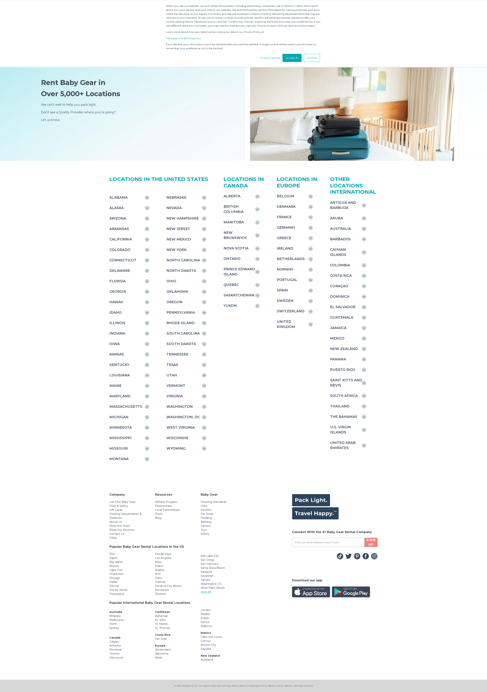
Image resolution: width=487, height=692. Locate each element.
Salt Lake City (210, 556)
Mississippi (120, 438)
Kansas (116, 354)
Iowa (114, 344)
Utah (171, 375)
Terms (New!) (285, 686)
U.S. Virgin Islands (340, 429)
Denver (114, 586)
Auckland (207, 659)
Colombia (340, 265)
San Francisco (210, 564)
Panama (338, 359)
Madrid (205, 614)
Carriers (206, 526)
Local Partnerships (167, 510)
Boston (114, 566)
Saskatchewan (239, 295)
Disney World (118, 590)
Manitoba (234, 222)
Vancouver (116, 657)
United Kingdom (286, 324)
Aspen (113, 558)
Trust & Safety (118, 506)
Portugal (287, 280)
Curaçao (339, 286)
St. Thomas (162, 628)
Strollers (206, 510)
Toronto (114, 653)
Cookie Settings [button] (270, 57)
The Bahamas (343, 417)
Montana (119, 459)
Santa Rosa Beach (213, 568)
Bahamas (161, 616)
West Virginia (180, 427)
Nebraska (176, 197)
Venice (205, 622)
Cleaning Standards (213, 502)
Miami (159, 566)
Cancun (206, 641)
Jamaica (338, 328)
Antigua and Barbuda (343, 205)
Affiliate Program (166, 502)
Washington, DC (183, 417)
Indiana (117, 333)
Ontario (232, 259)
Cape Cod (115, 570)
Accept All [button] (292, 57)
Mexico (337, 338)
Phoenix (160, 594)
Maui (158, 562)
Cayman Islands (338, 252)
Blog (158, 518)
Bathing (206, 522)
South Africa (344, 396)
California (120, 239)
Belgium (285, 196)
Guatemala (341, 317)
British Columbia (234, 209)
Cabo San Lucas (211, 637)
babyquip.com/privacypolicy (183, 38)
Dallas (113, 582)
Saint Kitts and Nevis (346, 382)
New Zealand (344, 349)
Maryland (120, 396)
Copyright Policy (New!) (262, 686)
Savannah (207, 576)
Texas (172, 365)
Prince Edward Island (239, 271)
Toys (204, 530)
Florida (117, 281)
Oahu (158, 578)
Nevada (174, 208)
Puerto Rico (342, 370)
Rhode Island (180, 323)
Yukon (230, 306)
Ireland (285, 248)
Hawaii (116, 302)
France (284, 217)
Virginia (174, 396)
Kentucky (119, 365)
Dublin (205, 618)
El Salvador (342, 307)
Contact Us (116, 534)
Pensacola (162, 590)
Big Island (116, 562)
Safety (205, 534)
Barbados (340, 239)
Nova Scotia (236, 248)
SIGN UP (371, 542)
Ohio (171, 281)
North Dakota (181, 271)
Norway (285, 269)
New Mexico (178, 239)
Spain (282, 290)
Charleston (116, 574)
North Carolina (183, 260)
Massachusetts (125, 407)
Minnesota (120, 427)
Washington (179, 407)
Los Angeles (163, 558)
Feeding (206, 518)
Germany (286, 227)
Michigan (118, 417)
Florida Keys (163, 554)
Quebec (231, 285)
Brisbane (115, 616)
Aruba (336, 218)
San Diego (208, 560)
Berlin (159, 657)
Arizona (117, 218)
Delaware (119, 271)
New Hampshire (182, 218)
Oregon (174, 302)
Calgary (114, 641)
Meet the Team (119, 526)
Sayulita (206, 649)
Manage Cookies (303, 686)
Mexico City (208, 645)
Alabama (118, 197)
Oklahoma (177, 292)
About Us (115, 522)
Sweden (285, 301)
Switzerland (290, 311)
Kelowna (115, 645)
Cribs (204, 506)
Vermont (175, 386)
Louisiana (119, 375)
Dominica (339, 296)
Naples (159, 570)
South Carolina (183, 333)
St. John (160, 620)
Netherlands (291, 259)
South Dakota (181, 344)
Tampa (205, 580)
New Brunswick (235, 235)
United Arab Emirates (343, 445)
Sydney (114, 628)
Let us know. (50, 120)
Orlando (160, 582)
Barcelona (161, 653)
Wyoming (175, 448)
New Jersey (178, 229)
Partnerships (163, 506)
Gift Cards (115, 510)
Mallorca (206, 626)
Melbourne (116, 620)
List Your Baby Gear (122, 502)
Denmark (286, 207)
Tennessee (177, 354)
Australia (340, 229)
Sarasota (206, 572)
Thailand (339, 406)
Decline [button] (312, 57)
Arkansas (119, 229)
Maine (115, 386)
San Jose (161, 638)
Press (158, 514)
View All (206, 592)
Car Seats (207, 514)
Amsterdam (163, 649)
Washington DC (211, 584)
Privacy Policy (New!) (235, 686)
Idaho (115, 312)
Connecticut (122, 260)
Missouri (118, 448)
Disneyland (116, 594)
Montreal (115, 649)
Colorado (119, 250)
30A (112, 554)
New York (176, 250)
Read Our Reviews (121, 530)
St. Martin (161, 624)
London (206, 610)
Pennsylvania (180, 312)
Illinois (117, 323)
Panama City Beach (168, 586)
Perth (113, 624)
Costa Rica (341, 276)
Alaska (116, 208)
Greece (284, 238)
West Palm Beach (213, 588)
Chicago (114, 578)
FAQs (113, 538)
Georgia (117, 292)
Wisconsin (177, 438)
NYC (158, 574)
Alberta (232, 196)
